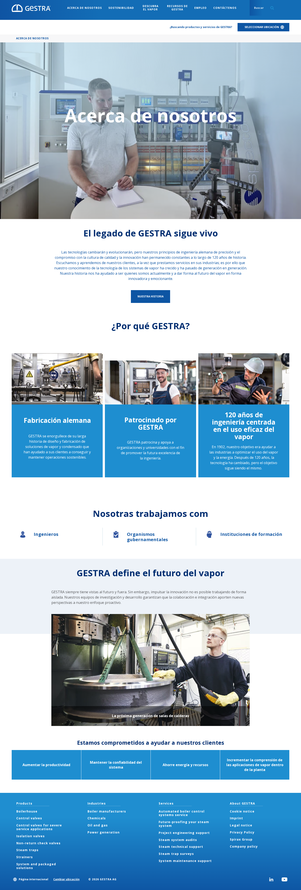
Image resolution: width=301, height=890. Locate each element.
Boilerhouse (26, 811)
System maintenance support (185, 861)
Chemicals (96, 818)
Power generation (103, 832)
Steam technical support (181, 847)
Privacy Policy (242, 832)
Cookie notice (242, 811)
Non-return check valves (38, 843)
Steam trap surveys (176, 854)
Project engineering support (184, 833)
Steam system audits (178, 840)
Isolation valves (30, 836)
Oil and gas (97, 825)
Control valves (29, 818)
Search (272, 8)
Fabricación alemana (57, 420)
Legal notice (241, 825)
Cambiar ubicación (66, 879)
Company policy (244, 846)
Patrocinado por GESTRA (150, 423)
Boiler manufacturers (106, 811)
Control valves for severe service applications (39, 827)
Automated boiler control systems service (181, 813)
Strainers (24, 857)
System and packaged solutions (36, 866)
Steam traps (27, 850)
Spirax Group (241, 839)
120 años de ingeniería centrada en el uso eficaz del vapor (243, 425)
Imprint (236, 818)
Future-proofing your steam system (184, 824)
